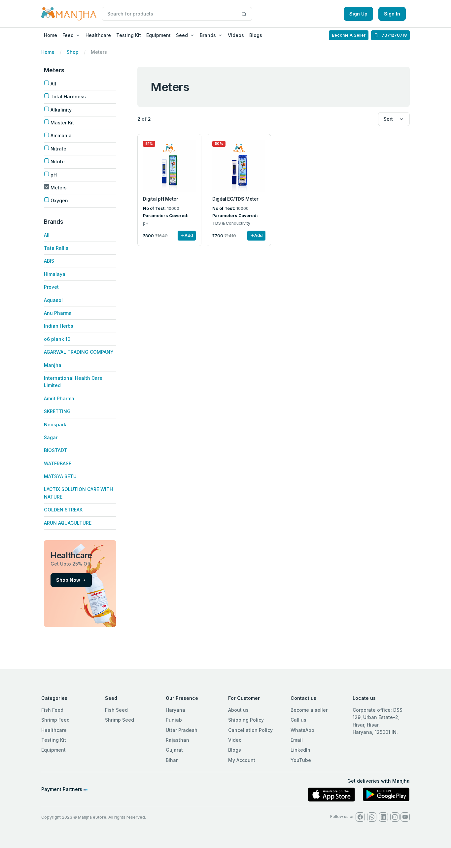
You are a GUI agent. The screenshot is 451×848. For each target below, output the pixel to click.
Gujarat (174, 750)
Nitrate (58, 148)
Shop (73, 52)
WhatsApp (302, 730)
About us (238, 710)
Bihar (172, 760)
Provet (51, 287)
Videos (236, 35)
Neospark (55, 424)
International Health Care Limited (73, 381)
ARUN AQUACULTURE (67, 523)
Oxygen (59, 200)
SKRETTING (57, 411)
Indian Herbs (58, 326)
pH (54, 175)
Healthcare (98, 35)
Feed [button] (68, 35)
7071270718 (394, 35)
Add (189, 235)
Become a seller (309, 710)
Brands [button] (208, 35)
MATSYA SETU (60, 476)
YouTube (301, 760)
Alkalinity (61, 110)
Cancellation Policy (250, 730)
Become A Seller (348, 35)
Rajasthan (177, 740)
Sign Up (358, 13)
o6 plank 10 (57, 339)
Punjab (174, 720)
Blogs (255, 35)
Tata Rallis (56, 248)
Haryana (175, 710)
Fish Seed (116, 710)
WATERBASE (57, 463)
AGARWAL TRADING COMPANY (79, 352)
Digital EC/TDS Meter (235, 199)
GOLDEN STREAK (63, 509)
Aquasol (53, 300)
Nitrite (58, 161)
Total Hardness (68, 96)
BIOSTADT (55, 450)
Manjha (52, 365)
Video (235, 740)
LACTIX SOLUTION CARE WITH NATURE (78, 492)
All (53, 83)
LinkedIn (300, 750)
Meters (59, 187)
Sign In (392, 13)
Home (50, 35)
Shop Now (68, 580)
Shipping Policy (246, 720)
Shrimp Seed (119, 720)
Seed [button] (182, 35)
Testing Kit (128, 35)
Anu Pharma (58, 313)
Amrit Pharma (59, 398)
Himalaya (54, 274)
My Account (241, 760)
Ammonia (61, 135)
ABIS (49, 261)
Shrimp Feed (55, 720)
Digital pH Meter (160, 199)
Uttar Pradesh (181, 730)
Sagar (50, 437)
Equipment (158, 35)
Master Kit (62, 122)
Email (297, 740)
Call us (298, 720)
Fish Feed (52, 710)
